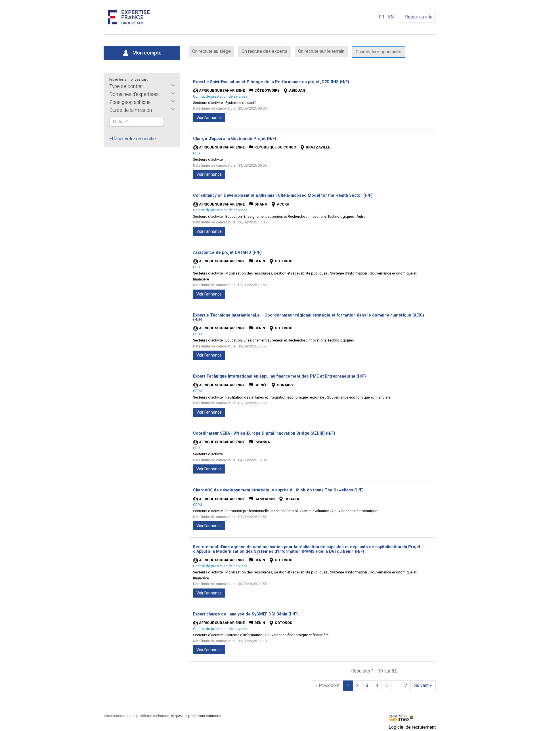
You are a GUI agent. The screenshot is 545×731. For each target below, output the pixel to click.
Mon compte (146, 53)
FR (381, 17)
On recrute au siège (211, 51)
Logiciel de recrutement (412, 727)
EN (391, 17)
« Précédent (327, 685)
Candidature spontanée (378, 52)
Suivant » (423, 685)
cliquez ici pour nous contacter (196, 716)
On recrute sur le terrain (321, 51)
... (396, 685)
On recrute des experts (264, 51)
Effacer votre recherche (132, 138)
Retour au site (419, 17)
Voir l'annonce (209, 117)
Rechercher (167, 122)
